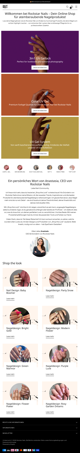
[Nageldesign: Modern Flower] (59, 317)
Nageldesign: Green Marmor (17, 367)
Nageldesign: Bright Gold (17, 329)
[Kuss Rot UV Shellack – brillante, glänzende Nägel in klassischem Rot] (49, 168)
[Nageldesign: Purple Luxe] (59, 355)
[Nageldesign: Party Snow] (59, 280)
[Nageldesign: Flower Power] (20, 393)
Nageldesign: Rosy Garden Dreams (56, 405)
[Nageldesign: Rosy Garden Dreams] (59, 393)
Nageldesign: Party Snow (59, 290)
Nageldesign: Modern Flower (58, 329)
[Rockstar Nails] (5, 7)
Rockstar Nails (21, 440)
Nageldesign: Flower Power (17, 405)
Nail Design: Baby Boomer (16, 292)
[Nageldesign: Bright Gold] (20, 317)
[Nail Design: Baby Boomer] (20, 280)
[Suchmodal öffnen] (67, 7)
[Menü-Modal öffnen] (76, 7)
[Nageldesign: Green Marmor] (20, 355)
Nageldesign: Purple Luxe (57, 367)
